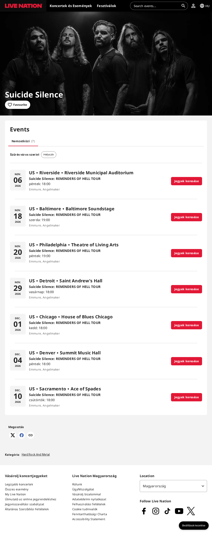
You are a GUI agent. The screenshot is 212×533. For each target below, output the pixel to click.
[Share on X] (12, 437)
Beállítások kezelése (193, 525)
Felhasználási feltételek (88, 504)
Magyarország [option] (154, 486)
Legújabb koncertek (19, 484)
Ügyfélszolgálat (83, 489)
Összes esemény (16, 489)
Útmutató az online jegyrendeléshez (30, 499)
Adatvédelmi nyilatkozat (89, 499)
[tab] (23, 141)
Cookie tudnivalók (84, 509)
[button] (23, 6)
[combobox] (156, 6)
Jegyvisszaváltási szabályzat (24, 504)
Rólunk (77, 484)
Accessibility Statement (88, 519)
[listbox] (173, 486)
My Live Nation (15, 494)
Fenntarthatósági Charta (89, 514)
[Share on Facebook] (21, 437)
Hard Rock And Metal (36, 454)
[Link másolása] (30, 435)
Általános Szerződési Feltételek (27, 509)
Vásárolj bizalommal (86, 494)
